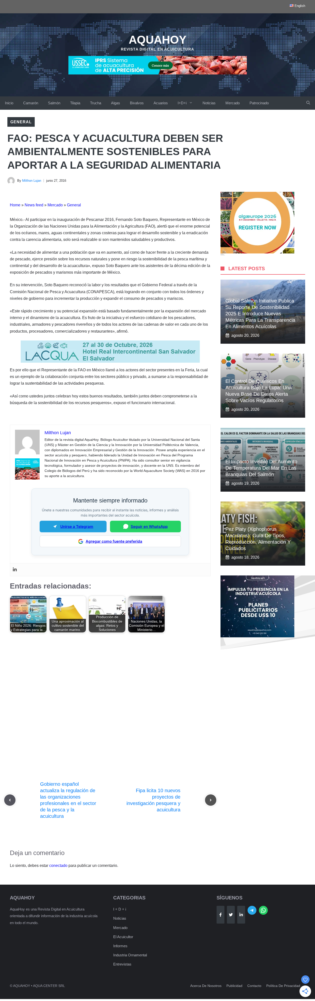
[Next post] (210, 800)
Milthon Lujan (31, 180)
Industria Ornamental (130, 955)
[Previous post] (9, 800)
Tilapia (75, 103)
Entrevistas (122, 964)
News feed (34, 205)
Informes (120, 946)
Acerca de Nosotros (205, 986)
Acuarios (161, 103)
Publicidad (234, 986)
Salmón (54, 103)
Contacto (254, 986)
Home (15, 205)
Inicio (9, 103)
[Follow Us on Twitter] (231, 915)
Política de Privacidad (283, 986)
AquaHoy (158, 39)
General (21, 122)
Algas (115, 103)
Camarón (30, 103)
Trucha (95, 103)
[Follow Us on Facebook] (220, 915)
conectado (58, 865)
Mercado (232, 103)
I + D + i (119, 909)
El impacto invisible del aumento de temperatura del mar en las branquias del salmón (261, 468)
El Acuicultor (123, 937)
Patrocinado (259, 103)
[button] (308, 103)
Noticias (209, 103)
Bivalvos (137, 103)
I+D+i (182, 103)
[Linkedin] (15, 569)
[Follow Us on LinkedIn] (241, 915)
